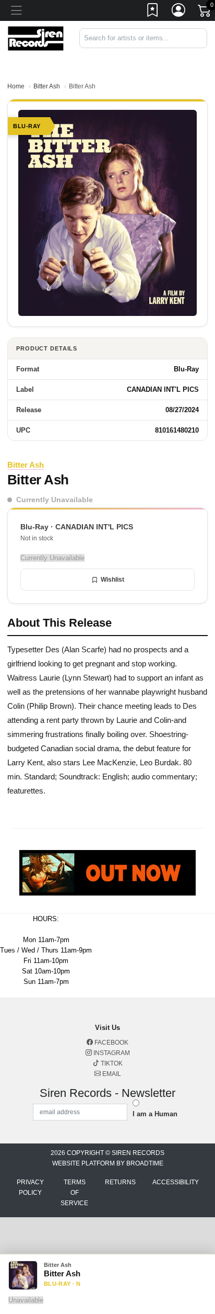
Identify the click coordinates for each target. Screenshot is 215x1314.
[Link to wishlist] (153, 12)
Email (111, 1074)
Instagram (111, 1053)
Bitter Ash (46, 86)
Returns (120, 1182)
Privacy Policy (30, 1187)
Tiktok (111, 1063)
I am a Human (155, 1114)
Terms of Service (74, 1193)
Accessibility (175, 1182)
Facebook (110, 1042)
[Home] (36, 38)
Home (16, 86)
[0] (205, 12)
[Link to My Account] (179, 12)
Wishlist (112, 579)
